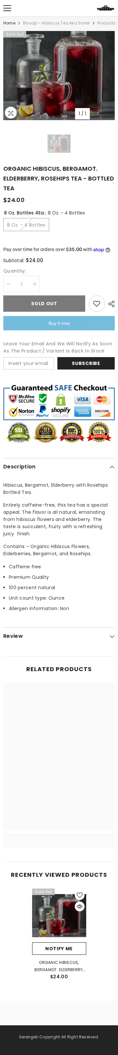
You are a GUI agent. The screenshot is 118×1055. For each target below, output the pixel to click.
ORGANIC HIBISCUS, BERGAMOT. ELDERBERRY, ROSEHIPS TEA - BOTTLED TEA (58, 966)
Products (106, 23)
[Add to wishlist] (96, 303)
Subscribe (86, 363)
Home (9, 23)
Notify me (59, 948)
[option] (59, 75)
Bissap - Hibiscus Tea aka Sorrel (56, 23)
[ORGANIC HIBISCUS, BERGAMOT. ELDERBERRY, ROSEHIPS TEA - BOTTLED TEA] (59, 915)
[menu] (7, 8)
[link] (59, 836)
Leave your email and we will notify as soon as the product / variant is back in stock (57, 347)
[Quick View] (80, 906)
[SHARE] (110, 304)
